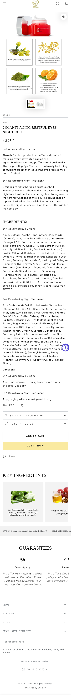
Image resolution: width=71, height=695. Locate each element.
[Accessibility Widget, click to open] (65, 347)
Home (5, 115)
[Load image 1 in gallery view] (31, 104)
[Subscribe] (66, 642)
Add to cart (35, 436)
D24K (5, 122)
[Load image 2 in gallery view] (40, 104)
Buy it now (35, 445)
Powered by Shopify (35, 687)
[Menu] (4, 4)
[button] (57, 4)
